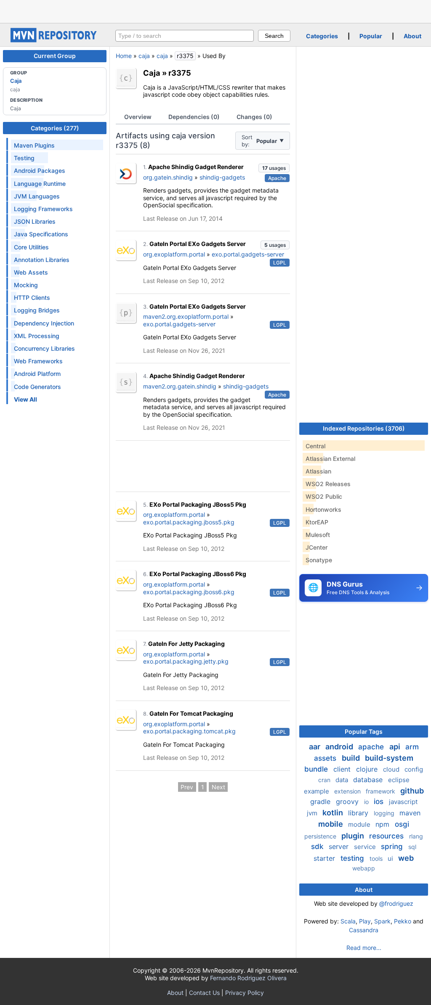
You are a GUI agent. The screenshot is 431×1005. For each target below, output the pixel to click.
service (366, 847)
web (406, 858)
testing (353, 858)
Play (365, 921)
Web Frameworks (38, 361)
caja (144, 55)
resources (387, 836)
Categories (322, 36)
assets (326, 758)
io (367, 801)
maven (409, 813)
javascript (403, 802)
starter (325, 858)
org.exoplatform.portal (174, 254)
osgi (402, 824)
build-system (389, 758)
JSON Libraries (35, 221)
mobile (331, 824)
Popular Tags (364, 731)
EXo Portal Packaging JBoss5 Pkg (197, 504)
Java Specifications (41, 234)
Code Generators (37, 386)
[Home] (55, 40)
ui (391, 858)
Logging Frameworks (43, 208)
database (369, 779)
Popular (370, 36)
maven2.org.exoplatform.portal (186, 316)
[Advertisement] (215, 10)
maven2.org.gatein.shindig (179, 386)
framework (381, 791)
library (359, 813)
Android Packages (39, 170)
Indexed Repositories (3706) (364, 428)
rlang (416, 836)
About (412, 36)
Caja (15, 80)
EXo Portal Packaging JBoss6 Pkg (197, 573)
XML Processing (36, 335)
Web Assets (31, 272)
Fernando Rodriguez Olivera (248, 977)
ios (380, 801)
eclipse (399, 780)
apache (372, 747)
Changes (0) (254, 116)
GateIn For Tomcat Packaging (191, 713)
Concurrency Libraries (44, 348)
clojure (368, 769)
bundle (317, 769)
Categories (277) (55, 128)
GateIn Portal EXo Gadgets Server (197, 243)
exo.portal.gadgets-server (248, 254)
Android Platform (37, 373)
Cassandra (363, 930)
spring (393, 846)
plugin (353, 835)
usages (274, 168)
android (340, 746)
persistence (321, 836)
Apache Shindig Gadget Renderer (196, 166)
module (360, 824)
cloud (392, 769)
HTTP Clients (32, 297)
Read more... (363, 947)
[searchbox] (184, 36)
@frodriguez (396, 903)
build (352, 758)
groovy (348, 801)
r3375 (179, 72)
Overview (138, 116)
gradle (321, 801)
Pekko (402, 921)
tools (377, 858)
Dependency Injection (44, 323)
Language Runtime (40, 183)
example (317, 791)
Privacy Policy (244, 992)
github (412, 790)
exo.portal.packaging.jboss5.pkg (188, 522)
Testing (24, 157)
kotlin (333, 812)
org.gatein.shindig (168, 177)
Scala (348, 921)
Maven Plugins (34, 145)
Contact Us (204, 992)
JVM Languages (37, 196)
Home (124, 55)
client (343, 769)
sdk (318, 846)
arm (412, 747)
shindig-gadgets (222, 177)
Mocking (26, 284)
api (395, 746)
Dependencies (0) (194, 116)
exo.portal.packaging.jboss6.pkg (188, 591)
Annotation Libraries (41, 259)
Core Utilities (31, 247)
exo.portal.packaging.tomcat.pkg (189, 731)
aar (315, 746)
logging (385, 813)
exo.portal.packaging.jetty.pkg (186, 661)
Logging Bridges (37, 310)
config (413, 769)
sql (412, 846)
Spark (382, 921)
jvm (313, 813)
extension (348, 791)
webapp (363, 868)
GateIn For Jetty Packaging (186, 643)
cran (325, 779)
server (340, 846)
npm (383, 824)
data (342, 780)
